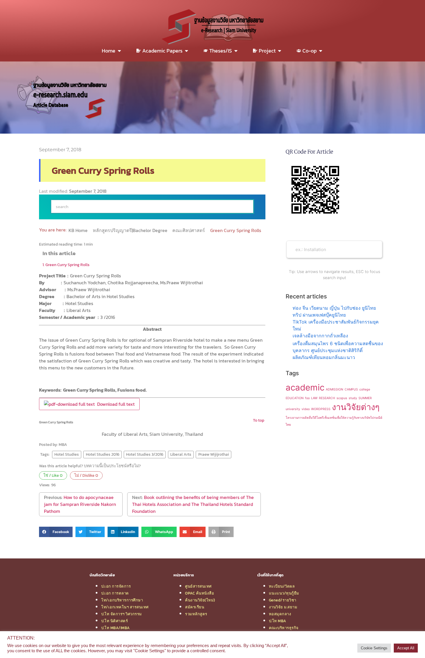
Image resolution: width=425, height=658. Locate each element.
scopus (342, 398)
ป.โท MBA (277, 621)
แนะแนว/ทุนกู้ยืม (284, 593)
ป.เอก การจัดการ (116, 586)
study (353, 398)
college (364, 389)
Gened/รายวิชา (282, 600)
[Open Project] (279, 51)
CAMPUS (351, 389)
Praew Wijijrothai (213, 454)
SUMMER (365, 398)
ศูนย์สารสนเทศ (198, 586)
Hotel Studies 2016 (102, 454)
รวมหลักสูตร (196, 614)
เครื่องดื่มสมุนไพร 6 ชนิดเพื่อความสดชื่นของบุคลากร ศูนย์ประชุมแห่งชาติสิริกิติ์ (338, 347)
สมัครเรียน (194, 607)
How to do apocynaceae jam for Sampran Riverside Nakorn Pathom (80, 504)
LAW (314, 398)
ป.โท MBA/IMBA (115, 628)
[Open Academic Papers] (186, 51)
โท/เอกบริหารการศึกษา (122, 600)
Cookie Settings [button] (374, 648)
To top (258, 420)
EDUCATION (295, 398)
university (293, 409)
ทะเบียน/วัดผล (282, 586)
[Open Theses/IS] (236, 51)
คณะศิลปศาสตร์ (189, 230)
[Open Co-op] (320, 51)
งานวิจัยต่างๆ (356, 407)
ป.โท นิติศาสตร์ (114, 621)
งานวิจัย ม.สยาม (283, 607)
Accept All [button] (405, 648)
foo (307, 398)
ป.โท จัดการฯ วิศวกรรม (121, 614)
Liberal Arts (180, 454)
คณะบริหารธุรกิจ (284, 628)
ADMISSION (334, 389)
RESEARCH (327, 398)
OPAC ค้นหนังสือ (199, 593)
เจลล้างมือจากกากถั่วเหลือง (320, 336)
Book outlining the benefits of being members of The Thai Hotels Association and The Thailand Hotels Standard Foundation (193, 504)
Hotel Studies (66, 454)
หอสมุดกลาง (280, 614)
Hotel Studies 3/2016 (144, 454)
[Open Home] (119, 51)
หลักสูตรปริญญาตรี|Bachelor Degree (131, 230)
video (306, 409)
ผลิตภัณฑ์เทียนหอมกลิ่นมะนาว (324, 357)
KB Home (79, 230)
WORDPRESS (320, 409)
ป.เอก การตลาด (115, 593)
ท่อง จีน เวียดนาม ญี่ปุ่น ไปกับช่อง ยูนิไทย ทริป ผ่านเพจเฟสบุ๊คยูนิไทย (334, 311)
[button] (56, 532)
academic (305, 387)
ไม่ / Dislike (86, 475)
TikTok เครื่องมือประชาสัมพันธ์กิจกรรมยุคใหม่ (336, 325)
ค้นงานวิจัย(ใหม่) (200, 600)
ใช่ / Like (52, 475)
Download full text (115, 404)
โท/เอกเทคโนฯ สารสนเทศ (125, 607)
